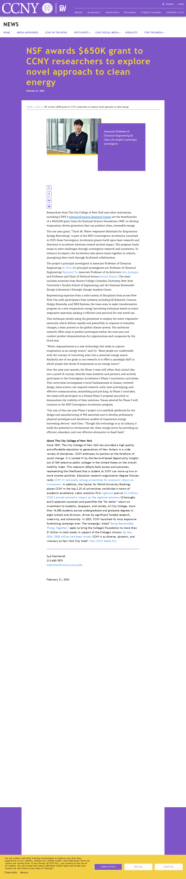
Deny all (138, 867)
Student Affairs (151, 12)
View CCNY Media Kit (102, 541)
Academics (94, 12)
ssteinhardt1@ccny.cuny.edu (64, 565)
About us (24, 872)
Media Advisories (27, 32)
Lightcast (107, 493)
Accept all (169, 867)
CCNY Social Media (106, 32)
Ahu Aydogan (130, 272)
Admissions (112, 12)
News (38, 107)
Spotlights (81, 32)
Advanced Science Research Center (90, 216)
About (79, 12)
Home (6, 32)
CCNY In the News (56, 32)
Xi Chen (67, 267)
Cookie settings (108, 867)
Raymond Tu (70, 272)
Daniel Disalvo (109, 276)
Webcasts (131, 32)
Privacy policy (11, 872)
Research (130, 12)
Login (181, 4)
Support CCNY (175, 12)
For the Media (153, 32)
